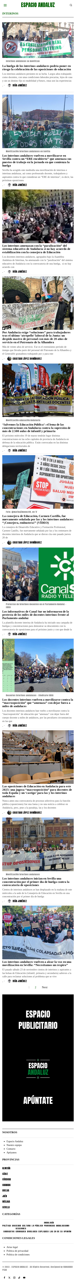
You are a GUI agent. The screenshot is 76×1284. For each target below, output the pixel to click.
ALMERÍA (6, 1168)
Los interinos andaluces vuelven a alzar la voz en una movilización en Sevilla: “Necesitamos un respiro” (36, 963)
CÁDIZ (5, 1174)
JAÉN (4, 1196)
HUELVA (5, 1190)
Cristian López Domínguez (27, 359)
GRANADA (6, 1185)
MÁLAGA (6, 1201)
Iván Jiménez (20, 85)
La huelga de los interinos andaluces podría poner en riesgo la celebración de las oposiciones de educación (36, 67)
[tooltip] (4, 1278)
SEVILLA (6, 1207)
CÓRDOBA (6, 1179)
